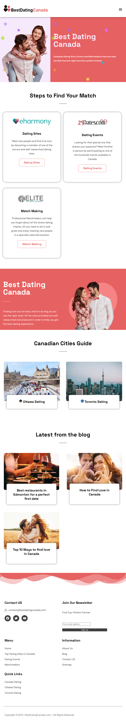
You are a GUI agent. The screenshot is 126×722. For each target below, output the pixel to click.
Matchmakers (12, 664)
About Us (67, 648)
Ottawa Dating (13, 687)
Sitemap (67, 664)
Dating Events (92, 168)
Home (8, 648)
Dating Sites (32, 162)
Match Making (31, 244)
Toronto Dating (13, 692)
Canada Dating (13, 682)
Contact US (68, 659)
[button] (120, 9)
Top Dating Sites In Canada (20, 654)
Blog (64, 654)
